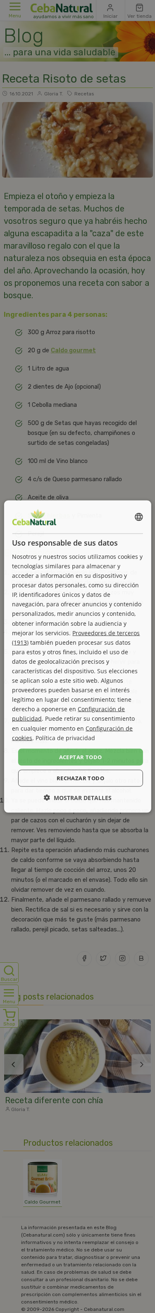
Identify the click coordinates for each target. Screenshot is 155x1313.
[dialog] (77, 656)
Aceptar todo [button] (80, 756)
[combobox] (139, 517)
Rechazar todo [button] (80, 778)
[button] (78, 798)
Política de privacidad (65, 737)
